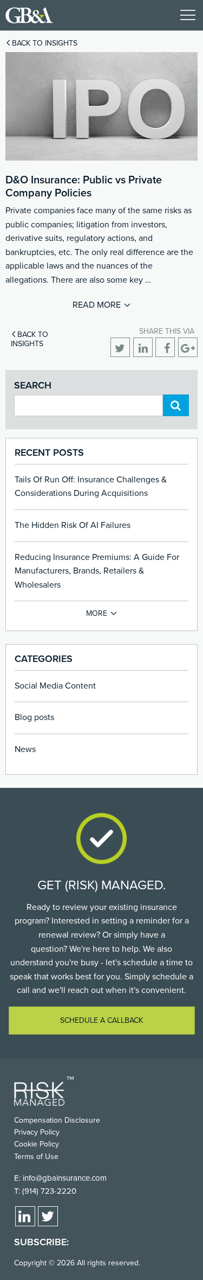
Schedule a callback (101, 1020)
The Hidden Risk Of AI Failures (72, 525)
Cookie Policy (36, 1144)
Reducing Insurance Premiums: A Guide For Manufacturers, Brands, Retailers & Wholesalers (97, 571)
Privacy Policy (37, 1132)
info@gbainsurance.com (65, 1178)
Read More (97, 305)
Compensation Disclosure (57, 1120)
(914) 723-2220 (49, 1191)
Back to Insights (44, 43)
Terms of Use (36, 1156)
